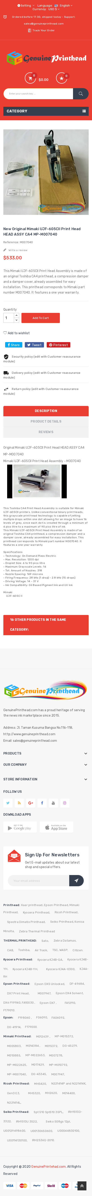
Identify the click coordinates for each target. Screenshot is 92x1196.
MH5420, (40, 1083)
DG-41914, (14, 1027)
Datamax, (69, 940)
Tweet (37, 345)
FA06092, (58, 1017)
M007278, (56, 1055)
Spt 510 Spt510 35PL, (48, 1112)
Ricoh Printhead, (66, 912)
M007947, (44, 993)
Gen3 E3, (13, 1093)
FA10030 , (28, 1002)
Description (46, 411)
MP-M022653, (35, 1055)
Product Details (46, 421)
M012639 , (43, 1036)
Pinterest (60, 345)
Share (15, 345)
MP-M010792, (58, 1065)
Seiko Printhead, (62, 921)
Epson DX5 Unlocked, (50, 984)
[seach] (81, 93)
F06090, (42, 1017)
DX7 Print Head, (18, 993)
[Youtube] (53, 803)
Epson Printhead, (56, 905)
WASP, (63, 950)
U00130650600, (42, 1131)
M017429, (37, 1064)
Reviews (46, 432)
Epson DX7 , (48, 1002)
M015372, (51, 1046)
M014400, (69, 1093)
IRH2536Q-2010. (43, 1140)
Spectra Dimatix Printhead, (26, 922)
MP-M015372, (64, 1036)
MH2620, (51, 1093)
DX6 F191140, (12, 1002)
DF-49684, (77, 983)
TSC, (55, 950)
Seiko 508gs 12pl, (58, 1121)
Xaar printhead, (32, 905)
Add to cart (41, 318)
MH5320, (34, 1093)
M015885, (14, 1055)
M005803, (14, 1046)
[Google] (19, 803)
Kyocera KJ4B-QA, (50, 959)
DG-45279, (70, 1045)
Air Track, (41, 950)
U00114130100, (17, 1140)
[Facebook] (42, 803)
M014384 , (33, 1045)
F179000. (31, 1027)
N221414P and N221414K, (68, 1083)
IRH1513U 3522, (27, 1121)
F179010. (9, 1010)
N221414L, (14, 1102)
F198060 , (25, 1017)
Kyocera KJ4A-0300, (60, 969)
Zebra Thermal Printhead (37, 931)
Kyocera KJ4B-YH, (25, 969)
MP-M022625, (17, 1065)
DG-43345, (39, 1074)
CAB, (10, 950)
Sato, (45, 940)
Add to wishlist (18, 333)
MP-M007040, (17, 1074)
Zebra (58, 940)
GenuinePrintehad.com (48, 1167)
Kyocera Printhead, (36, 912)
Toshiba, (24, 950)
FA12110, (70, 1002)
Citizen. (78, 950)
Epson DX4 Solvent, (70, 993)
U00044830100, (68, 1130)
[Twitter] (8, 803)
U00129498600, (14, 1130)
